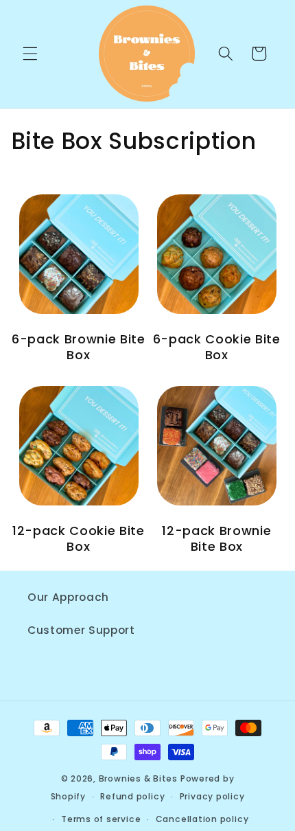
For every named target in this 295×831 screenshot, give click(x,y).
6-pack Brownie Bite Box (78, 347)
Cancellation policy (202, 819)
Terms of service (101, 819)
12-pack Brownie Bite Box (216, 539)
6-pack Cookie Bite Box (217, 347)
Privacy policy (212, 796)
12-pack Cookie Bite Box (78, 539)
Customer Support (81, 630)
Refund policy (132, 796)
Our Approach (68, 597)
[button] (30, 53)
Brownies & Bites (138, 778)
